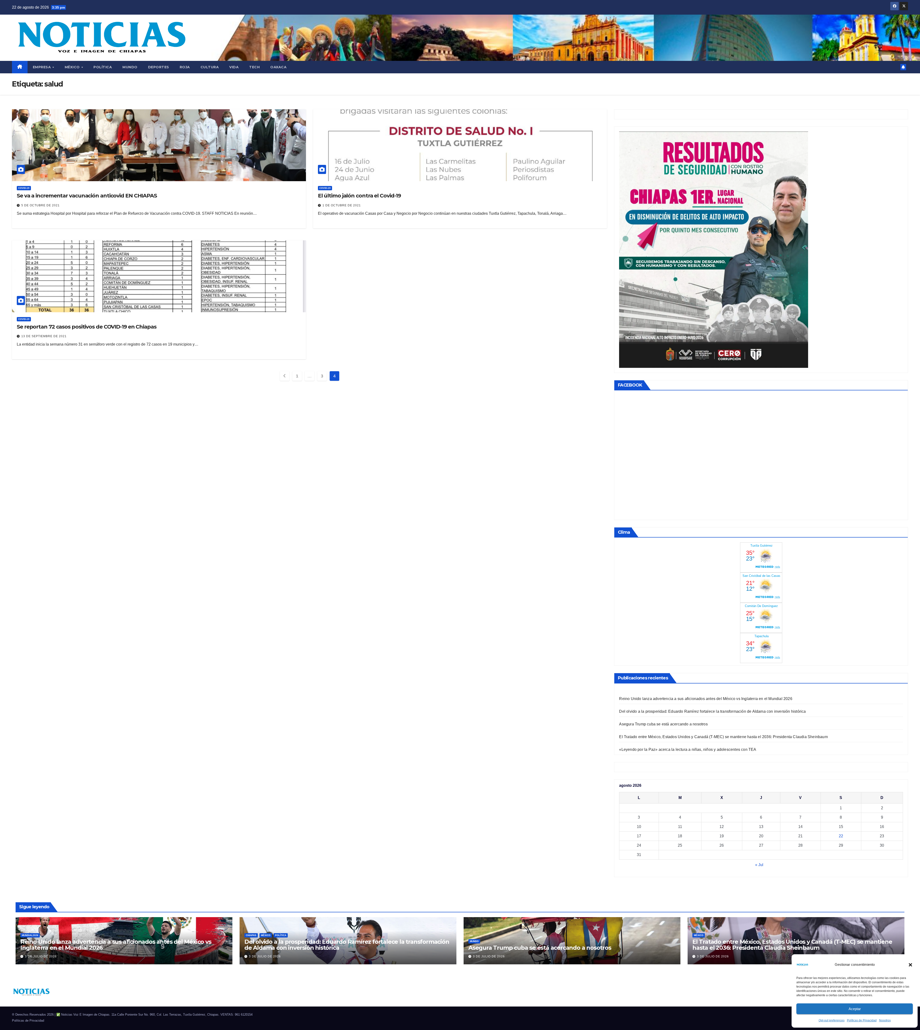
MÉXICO (73, 67)
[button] (910, 964)
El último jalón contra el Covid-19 (359, 195)
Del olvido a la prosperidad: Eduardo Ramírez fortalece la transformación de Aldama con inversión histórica (712, 711)
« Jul (759, 865)
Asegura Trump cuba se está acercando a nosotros (663, 724)
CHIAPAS (251, 935)
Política (102, 67)
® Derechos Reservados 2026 (33, 1014)
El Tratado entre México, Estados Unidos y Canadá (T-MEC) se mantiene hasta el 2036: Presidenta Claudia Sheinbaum (723, 737)
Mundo (130, 67)
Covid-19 (23, 188)
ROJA (185, 67)
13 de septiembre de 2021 (44, 336)
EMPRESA (42, 67)
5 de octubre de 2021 (40, 205)
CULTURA (210, 67)
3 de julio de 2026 (41, 956)
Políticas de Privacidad (862, 1020)
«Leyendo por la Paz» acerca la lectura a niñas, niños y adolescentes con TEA (687, 749)
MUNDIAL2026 (30, 935)
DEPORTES (158, 67)
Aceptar (855, 1009)
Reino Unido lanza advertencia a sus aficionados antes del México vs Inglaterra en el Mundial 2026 (705, 699)
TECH (254, 67)
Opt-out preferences (832, 1020)
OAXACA (278, 67)
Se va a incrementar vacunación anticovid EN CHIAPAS (87, 195)
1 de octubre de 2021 (341, 205)
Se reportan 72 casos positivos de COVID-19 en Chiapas (86, 327)
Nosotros (885, 1020)
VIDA (234, 67)
